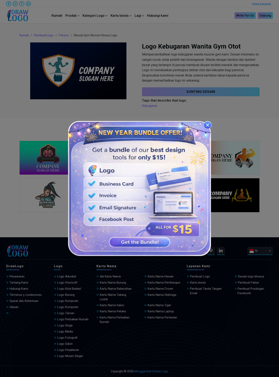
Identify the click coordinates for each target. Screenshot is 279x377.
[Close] (207, 125)
